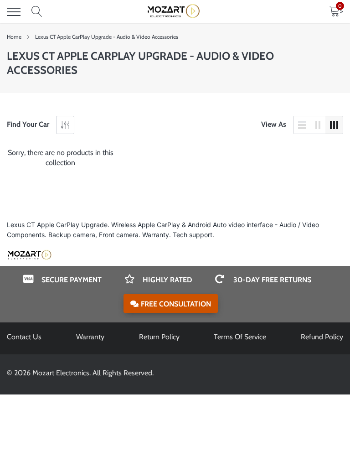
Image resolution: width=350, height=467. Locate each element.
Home (14, 36)
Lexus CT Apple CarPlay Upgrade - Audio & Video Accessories (106, 36)
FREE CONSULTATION (176, 304)
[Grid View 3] (334, 125)
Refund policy (322, 336)
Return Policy (159, 336)
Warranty (90, 336)
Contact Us (24, 336)
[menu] (14, 12)
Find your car (28, 124)
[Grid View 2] (318, 125)
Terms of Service (240, 336)
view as (273, 124)
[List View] (302, 125)
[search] (36, 11)
